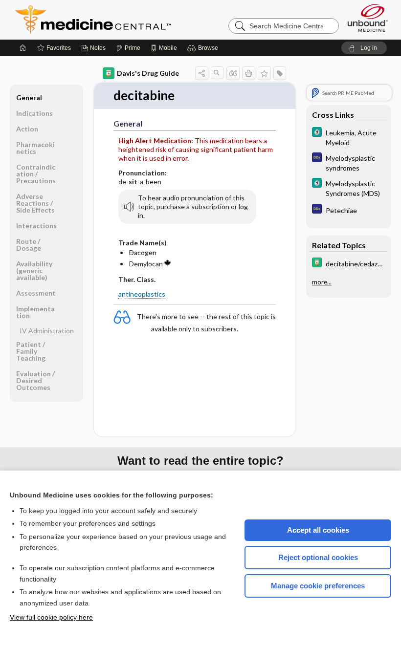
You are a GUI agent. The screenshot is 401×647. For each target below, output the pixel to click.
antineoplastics (141, 294)
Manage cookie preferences (318, 586)
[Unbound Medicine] (367, 17)
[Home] (23, 48)
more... (322, 282)
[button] (204, 48)
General (29, 97)
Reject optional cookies (318, 557)
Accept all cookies (318, 530)
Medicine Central (136, 19)
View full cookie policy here (51, 617)
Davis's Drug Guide (148, 73)
